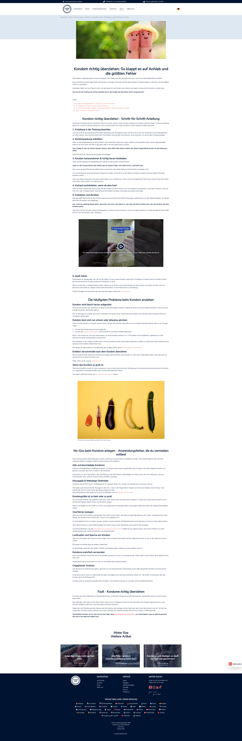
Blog (122, 9)
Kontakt (125, 687)
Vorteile (113, 9)
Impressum (121, 727)
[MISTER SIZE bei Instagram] (153, 687)
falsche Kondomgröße (90, 332)
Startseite (77, 9)
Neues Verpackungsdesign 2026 (121, 723)
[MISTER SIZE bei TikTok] (160, 687)
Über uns (130, 9)
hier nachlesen (125, 291)
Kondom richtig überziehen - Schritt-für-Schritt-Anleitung (95, 103)
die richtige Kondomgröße (104, 374)
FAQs (125, 680)
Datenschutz (121, 729)
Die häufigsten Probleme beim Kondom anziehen (92, 106)
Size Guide (237, 664)
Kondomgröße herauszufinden (125, 614)
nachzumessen (96, 361)
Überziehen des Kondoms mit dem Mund (107, 529)
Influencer (126, 692)
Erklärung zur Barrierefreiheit (121, 725)
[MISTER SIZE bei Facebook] (150, 687)
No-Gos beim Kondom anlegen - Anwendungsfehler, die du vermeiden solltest (102, 108)
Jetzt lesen (78, 664)
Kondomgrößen (99, 9)
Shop (87, 9)
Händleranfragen (128, 685)
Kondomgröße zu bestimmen (132, 348)
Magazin (125, 683)
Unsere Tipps (78, 17)
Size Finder (100, 680)
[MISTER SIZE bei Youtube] (157, 687)
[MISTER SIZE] (75, 680)
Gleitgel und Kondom (125, 492)
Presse (125, 690)
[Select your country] (178, 9)
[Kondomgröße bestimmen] (230, 664)
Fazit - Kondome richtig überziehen (87, 110)
